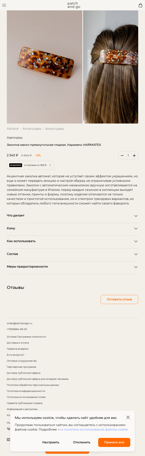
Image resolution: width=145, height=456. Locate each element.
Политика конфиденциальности (26, 391)
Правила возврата (17, 348)
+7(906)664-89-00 (17, 329)
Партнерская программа (21, 366)
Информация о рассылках (22, 409)
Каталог (13, 129)
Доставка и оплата (18, 342)
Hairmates (14, 138)
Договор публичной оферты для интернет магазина (37, 379)
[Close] (128, 417)
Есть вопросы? (15, 354)
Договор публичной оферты (23, 373)
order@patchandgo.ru (19, 323)
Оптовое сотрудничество (22, 360)
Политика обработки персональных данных (33, 385)
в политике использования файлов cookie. (94, 429)
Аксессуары (32, 129)
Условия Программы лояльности (26, 336)
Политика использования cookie (26, 397)
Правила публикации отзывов (24, 403)
